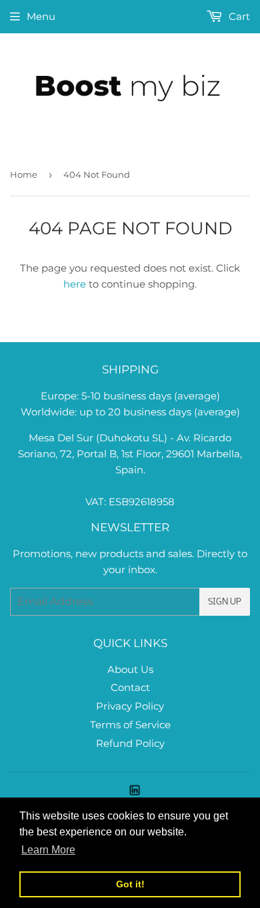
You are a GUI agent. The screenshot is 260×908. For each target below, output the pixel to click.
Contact (130, 687)
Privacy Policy (130, 706)
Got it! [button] (130, 884)
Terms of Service (130, 724)
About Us (130, 669)
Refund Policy (130, 743)
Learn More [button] (48, 849)
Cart (238, 16)
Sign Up (224, 602)
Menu (41, 16)
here (74, 284)
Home (23, 174)
